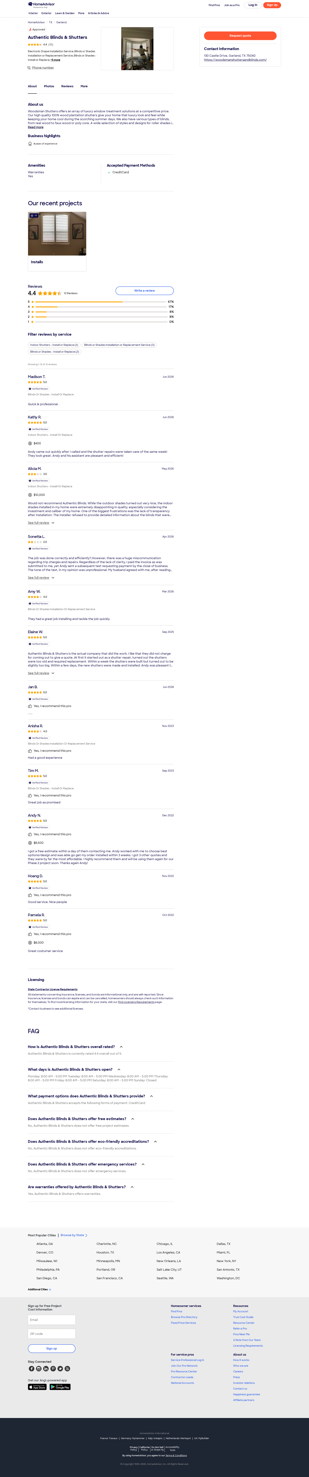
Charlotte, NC (107, 1244)
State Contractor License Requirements (52, 989)
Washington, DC (228, 1278)
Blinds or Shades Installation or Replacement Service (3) (119, 345)
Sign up (51, 1348)
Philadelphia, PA (48, 1270)
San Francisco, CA (110, 1278)
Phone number (43, 68)
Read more (35, 127)
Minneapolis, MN (108, 1261)
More (81, 13)
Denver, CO (44, 1252)
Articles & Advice (98, 13)
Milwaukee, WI (46, 1261)
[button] (57, 241)
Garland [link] (61, 22)
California (144, 1448)
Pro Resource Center (184, 1371)
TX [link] (50, 22)
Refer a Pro (240, 1328)
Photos (49, 86)
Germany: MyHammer (133, 1438)
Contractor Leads (182, 1377)
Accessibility (172, 1449)
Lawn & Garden (65, 13)
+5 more (55, 60)
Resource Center (243, 1322)
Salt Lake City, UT (169, 1270)
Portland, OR (106, 1270)
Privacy (134, 1448)
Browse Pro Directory (184, 1317)
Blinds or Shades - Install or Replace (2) (54, 351)
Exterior (46, 13)
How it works (241, 1360)
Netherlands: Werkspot (178, 1438)
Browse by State (72, 1235)
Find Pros (176, 1311)
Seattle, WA (165, 1278)
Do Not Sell (157, 1448)
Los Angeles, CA (168, 1252)
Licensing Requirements (248, 1345)
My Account (240, 1311)
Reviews (67, 86)
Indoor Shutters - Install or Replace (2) (54, 345)
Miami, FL (223, 1252)
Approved (38, 29)
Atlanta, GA (44, 1244)
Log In (253, 5)
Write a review (144, 291)
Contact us (240, 1388)
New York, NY (226, 1261)
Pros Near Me (241, 1334)
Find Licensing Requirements (136, 1002)
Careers (238, 1371)
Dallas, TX (223, 1244)
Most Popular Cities (42, 1235)
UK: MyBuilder (201, 1438)
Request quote (240, 36)
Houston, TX (105, 1252)
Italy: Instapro (155, 1438)
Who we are (240, 1365)
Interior (33, 13)
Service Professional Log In (187, 1360)
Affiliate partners (243, 1400)
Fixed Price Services (183, 1322)
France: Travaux (108, 1438)
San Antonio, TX (228, 1270)
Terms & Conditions (176, 1455)
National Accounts (182, 1383)
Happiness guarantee (246, 1394)
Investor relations (244, 1383)
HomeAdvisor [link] (36, 22)
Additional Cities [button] (38, 1289)
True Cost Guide (243, 1317)
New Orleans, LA (169, 1261)
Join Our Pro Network (184, 1365)
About (32, 86)
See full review (38, 523)
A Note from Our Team (247, 1340)
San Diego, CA (46, 1278)
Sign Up (272, 5)
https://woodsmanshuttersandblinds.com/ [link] (235, 60)
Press (236, 1377)
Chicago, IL (165, 1244)
